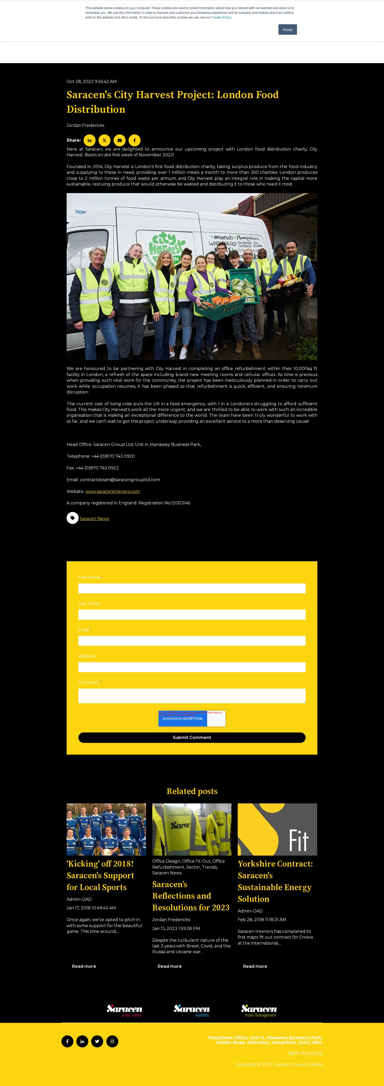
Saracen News (94, 518)
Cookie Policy (221, 17)
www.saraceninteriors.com (112, 491)
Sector (193, 867)
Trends (209, 867)
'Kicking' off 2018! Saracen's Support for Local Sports (100, 876)
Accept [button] (288, 29)
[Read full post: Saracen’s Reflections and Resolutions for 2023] (192, 829)
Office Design (166, 861)
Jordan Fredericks (85, 125)
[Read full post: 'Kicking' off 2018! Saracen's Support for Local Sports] (106, 829)
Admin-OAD (79, 899)
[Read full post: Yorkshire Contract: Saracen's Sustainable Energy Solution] (277, 829)
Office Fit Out (196, 861)
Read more (84, 966)
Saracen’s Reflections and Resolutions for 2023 (191, 897)
